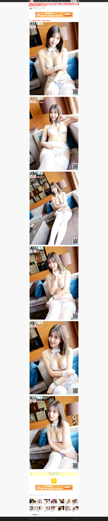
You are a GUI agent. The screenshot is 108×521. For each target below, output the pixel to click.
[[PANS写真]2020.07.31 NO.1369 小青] (54, 95)
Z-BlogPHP (77, 518)
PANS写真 (34, 514)
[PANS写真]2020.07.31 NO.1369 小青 (39, 8)
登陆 (55, 474)
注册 (57, 474)
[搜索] (76, 1)
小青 (36, 514)
